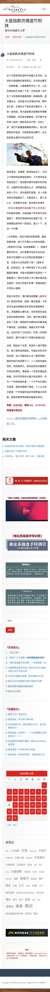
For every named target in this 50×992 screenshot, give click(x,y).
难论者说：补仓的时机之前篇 (21, 749)
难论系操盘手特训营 (14, 914)
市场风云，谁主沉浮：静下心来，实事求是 (24, 456)
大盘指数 (25, 67)
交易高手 (21, 864)
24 (15, 811)
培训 (35, 865)
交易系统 (10, 864)
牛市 (41, 886)
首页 (7, 37)
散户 (41, 878)
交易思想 (29, 858)
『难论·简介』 (14, 652)
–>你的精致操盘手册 (34, 657)
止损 (15, 886)
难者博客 (17, 405)
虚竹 (39, 67)
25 (21, 811)
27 (32, 811)
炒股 (34, 885)
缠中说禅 (40, 893)
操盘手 (24, 878)
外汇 (41, 865)
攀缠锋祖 (34, 879)
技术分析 (9, 879)
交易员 (42, 850)
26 (27, 811)
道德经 (10, 906)
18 (21, 805)
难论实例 (17, 37)
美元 (15, 899)
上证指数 (14, 850)
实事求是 (27, 872)
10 (15, 798)
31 (15, 818)
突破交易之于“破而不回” (16, 451)
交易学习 (9, 858)
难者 (34, 60)
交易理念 (39, 857)
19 (27, 805)
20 (32, 805)
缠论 (8, 899)
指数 (16, 879)
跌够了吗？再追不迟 (17, 714)
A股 (7, 851)
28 (38, 811)
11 (21, 798)
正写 (21, 885)
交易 (24, 850)
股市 (21, 900)
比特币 (28, 886)
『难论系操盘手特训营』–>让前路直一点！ (28, 662)
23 (9, 811)
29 (44, 811)
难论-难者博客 (40, 982)
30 (9, 818)
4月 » (15, 825)
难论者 (28, 913)
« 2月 (8, 825)
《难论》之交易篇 (16, 657)
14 (38, 798)
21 (38, 805)
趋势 (38, 900)
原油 (29, 864)
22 (44, 805)
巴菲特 (34, 872)
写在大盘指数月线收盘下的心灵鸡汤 (26, 208)
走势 (33, 900)
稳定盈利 (10, 892)
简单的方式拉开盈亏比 (26, 893)
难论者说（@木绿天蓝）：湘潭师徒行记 (26, 754)
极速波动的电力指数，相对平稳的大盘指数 (24, 446)
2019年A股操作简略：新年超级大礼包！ (26, 676)
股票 (27, 899)
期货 (8, 885)
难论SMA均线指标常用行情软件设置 (25, 681)
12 (27, 798)
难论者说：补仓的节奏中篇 (20, 719)
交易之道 (33, 851)
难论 (29, 906)
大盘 (7, 872)
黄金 (35, 913)
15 (44, 798)
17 (15, 805)
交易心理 (19, 857)
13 (32, 798)
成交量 (33, 67)
